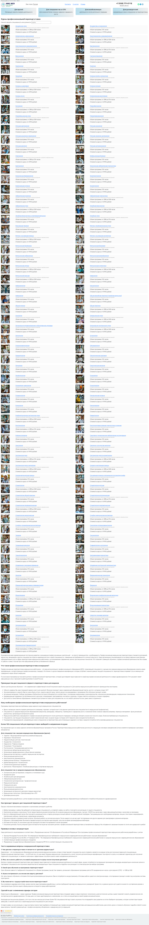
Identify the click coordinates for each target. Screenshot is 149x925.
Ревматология (94, 415)
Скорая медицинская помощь (25, 475)
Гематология (19, 66)
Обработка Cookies (19, 915)
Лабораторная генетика (23, 196)
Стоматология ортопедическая (100, 495)
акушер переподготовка (73, 919)
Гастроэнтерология (96, 56)
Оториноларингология (22, 345)
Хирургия (18, 615)
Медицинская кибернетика (24, 256)
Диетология (19, 156)
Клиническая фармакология (24, 176)
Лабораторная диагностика (99, 196)
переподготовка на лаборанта (123, 919)
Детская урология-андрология (99, 136)
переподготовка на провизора (64, 921)
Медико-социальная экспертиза (100, 236)
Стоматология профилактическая (26, 505)
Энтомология (20, 635)
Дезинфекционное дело (23, 116)
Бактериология (95, 46)
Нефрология (19, 296)
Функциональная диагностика (99, 605)
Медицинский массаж (23, 276)
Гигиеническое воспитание (98, 96)
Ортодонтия (19, 335)
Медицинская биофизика (24, 246)
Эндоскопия (94, 625)
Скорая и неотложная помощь (99, 465)
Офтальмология (95, 345)
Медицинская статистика (98, 266)
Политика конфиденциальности (35, 915)
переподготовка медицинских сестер (36, 919)
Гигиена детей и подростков (99, 76)
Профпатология (20, 375)
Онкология (19, 316)
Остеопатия (93, 335)
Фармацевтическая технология (100, 575)
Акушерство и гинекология (98, 26)
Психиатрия (94, 375)
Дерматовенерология (97, 116)
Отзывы (83, 4)
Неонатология (94, 286)
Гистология (19, 106)
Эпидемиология (95, 635)
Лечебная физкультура (97, 206)
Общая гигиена (20, 306)
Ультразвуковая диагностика (99, 555)
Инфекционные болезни (97, 156)
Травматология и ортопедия (99, 545)
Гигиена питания (95, 86)
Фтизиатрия (19, 605)
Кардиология (20, 166)
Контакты (68, 4)
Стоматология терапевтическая (100, 505)
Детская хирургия (21, 146)
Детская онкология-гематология (26, 136)
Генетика (93, 66)
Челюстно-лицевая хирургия (99, 615)
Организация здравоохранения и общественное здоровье (34, 326)
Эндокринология (21, 625)
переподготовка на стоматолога (45, 921)
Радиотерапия (94, 405)
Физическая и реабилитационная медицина (104, 595)
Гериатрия (19, 76)
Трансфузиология (21, 555)
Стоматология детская (97, 485)
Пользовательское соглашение (54, 915)
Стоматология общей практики (25, 495)
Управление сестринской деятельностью (103, 565)
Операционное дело (96, 316)
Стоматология (20, 485)
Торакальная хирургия (23, 545)
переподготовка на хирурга (82, 921)
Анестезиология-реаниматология (26, 46)
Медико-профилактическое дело (100, 226)
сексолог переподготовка (27, 921)
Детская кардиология (22, 126)
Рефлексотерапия (21, 435)
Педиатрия (19, 365)
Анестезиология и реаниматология (101, 36)
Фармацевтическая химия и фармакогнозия (29, 585)
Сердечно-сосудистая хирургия (100, 445)
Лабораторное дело (22, 206)
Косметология (94, 186)
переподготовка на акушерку (90, 919)
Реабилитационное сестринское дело (28, 415)
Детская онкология (96, 126)
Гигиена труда (20, 96)
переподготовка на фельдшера (56, 919)
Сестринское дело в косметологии (101, 455)
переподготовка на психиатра (10, 921)
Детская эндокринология (98, 146)
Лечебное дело (95, 216)
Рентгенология (20, 425)
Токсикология (94, 535)
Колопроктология (95, 176)
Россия (35, 4)
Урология (18, 575)
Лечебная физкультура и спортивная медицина (31, 216)
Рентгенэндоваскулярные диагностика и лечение (105, 425)
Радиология (19, 405)
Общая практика (95, 306)
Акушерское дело (21, 26)
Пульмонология (20, 395)
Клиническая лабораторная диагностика (103, 166)
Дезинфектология (95, 106)
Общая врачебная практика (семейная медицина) (106, 296)
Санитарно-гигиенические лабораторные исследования (108, 435)
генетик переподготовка (107, 919)
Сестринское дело (21, 455)
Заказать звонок (124, 5)
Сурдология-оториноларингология (101, 525)
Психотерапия (94, 385)
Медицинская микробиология (99, 256)
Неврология (93, 276)
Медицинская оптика (22, 266)
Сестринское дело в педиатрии (25, 465)
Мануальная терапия (22, 226)
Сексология (19, 445)
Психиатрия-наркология (23, 385)
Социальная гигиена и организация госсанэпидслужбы (107, 475)
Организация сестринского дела (100, 326)
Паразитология (20, 355)
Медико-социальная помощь (25, 236)
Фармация (93, 585)
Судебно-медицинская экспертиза (101, 515)
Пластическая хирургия (97, 365)
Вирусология (20, 56)
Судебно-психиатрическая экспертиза (28, 525)
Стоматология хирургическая (25, 515)
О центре (76, 4)
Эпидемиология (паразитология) (26, 645)
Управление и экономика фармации (27, 565)
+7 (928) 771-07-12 (124, 3)
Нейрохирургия (20, 286)
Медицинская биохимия (97, 246)
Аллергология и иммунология (25, 36)
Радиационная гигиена (97, 395)
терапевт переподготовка (98, 921)
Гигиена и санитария (22, 86)
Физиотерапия (20, 595)
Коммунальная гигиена (23, 186)
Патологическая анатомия (98, 355)
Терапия (18, 535)
